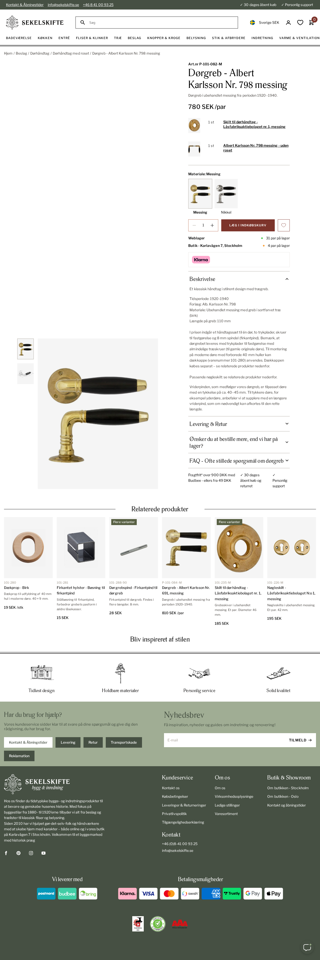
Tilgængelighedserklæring (183, 822)
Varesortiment (226, 814)
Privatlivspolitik (174, 814)
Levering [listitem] (68, 742)
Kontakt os (171, 788)
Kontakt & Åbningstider (25, 5)
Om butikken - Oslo (282, 796)
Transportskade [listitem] (124, 742)
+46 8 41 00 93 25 (98, 5)
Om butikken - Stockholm (288, 788)
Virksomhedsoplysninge (234, 796)
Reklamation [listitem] (19, 756)
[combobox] (161, 23)
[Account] (288, 23)
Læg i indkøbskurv (247, 225)
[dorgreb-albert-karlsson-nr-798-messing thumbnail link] (25, 349)
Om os (220, 788)
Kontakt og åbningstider (286, 805)
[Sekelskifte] (54, 784)
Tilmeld (297, 740)
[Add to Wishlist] (284, 225)
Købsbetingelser (175, 796)
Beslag (21, 53)
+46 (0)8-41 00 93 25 (180, 844)
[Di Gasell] (138, 924)
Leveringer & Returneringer (184, 805)
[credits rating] (180, 923)
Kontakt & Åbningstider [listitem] (28, 742)
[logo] (35, 23)
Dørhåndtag (40, 53)
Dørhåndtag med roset (71, 53)
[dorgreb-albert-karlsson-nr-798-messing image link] (98, 414)
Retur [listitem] (93, 742)
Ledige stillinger (227, 805)
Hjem (8, 53)
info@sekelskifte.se (63, 5)
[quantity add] (212, 225)
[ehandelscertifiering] (158, 924)
